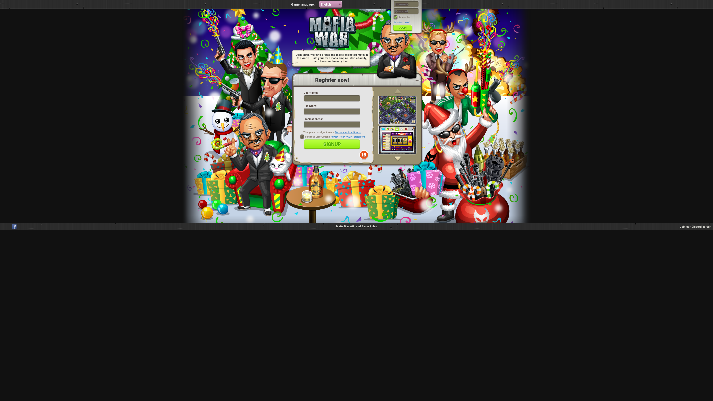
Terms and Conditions (348, 132)
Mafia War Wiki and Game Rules (356, 226)
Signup (332, 144)
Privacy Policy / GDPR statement (348, 137)
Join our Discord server (695, 227)
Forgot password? (402, 22)
